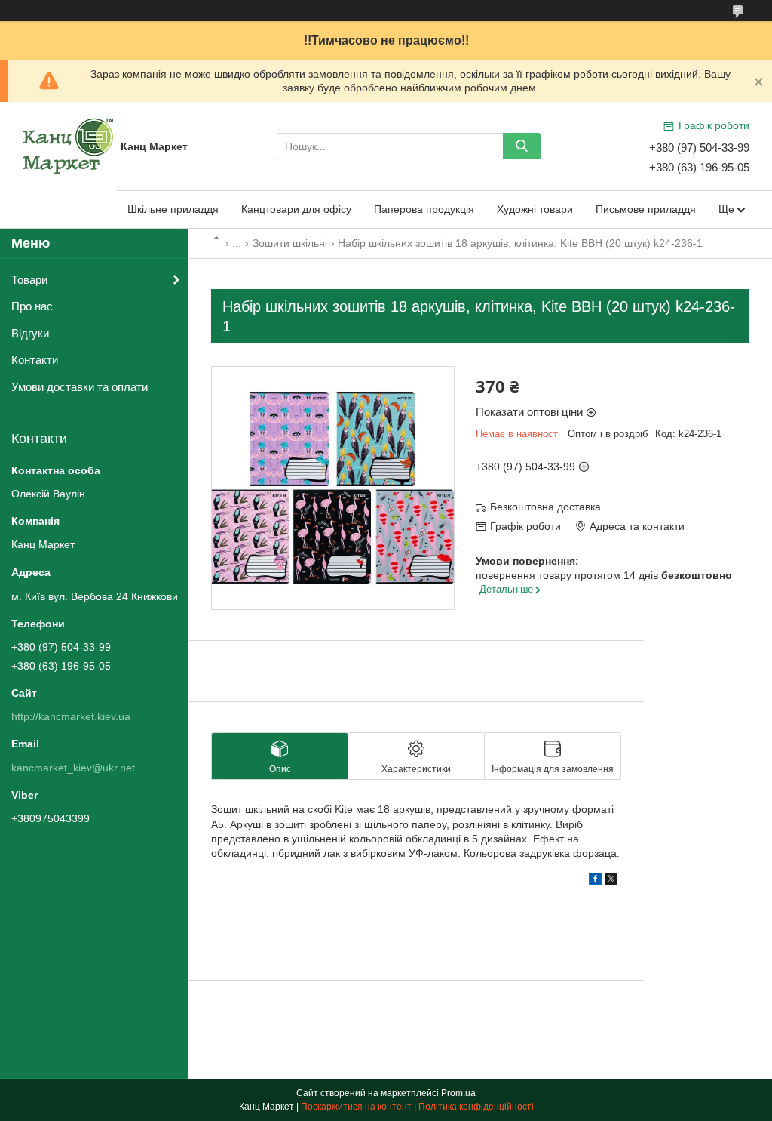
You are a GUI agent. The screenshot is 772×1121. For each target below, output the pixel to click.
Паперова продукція (424, 209)
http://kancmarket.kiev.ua (70, 716)
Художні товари (535, 209)
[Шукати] (522, 146)
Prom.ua (458, 1093)
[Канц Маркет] (68, 146)
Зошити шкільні (290, 243)
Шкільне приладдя (173, 209)
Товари (29, 279)
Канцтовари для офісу (296, 209)
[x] (611, 881)
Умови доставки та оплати (79, 386)
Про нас (32, 306)
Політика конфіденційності (476, 1106)
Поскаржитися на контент (356, 1106)
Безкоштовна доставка (545, 506)
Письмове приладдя (646, 209)
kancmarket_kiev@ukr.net (73, 768)
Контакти (34, 359)
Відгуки (30, 333)
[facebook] (595, 881)
